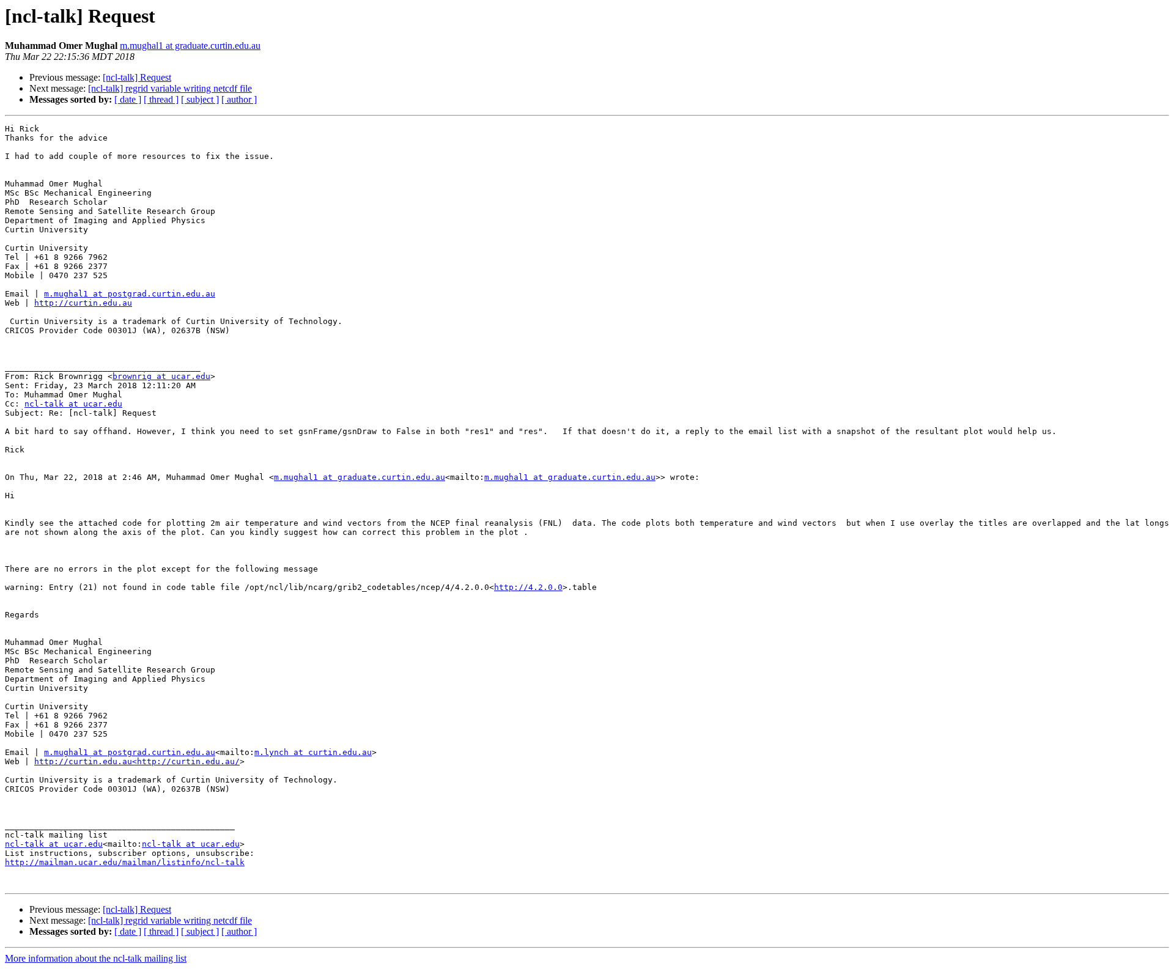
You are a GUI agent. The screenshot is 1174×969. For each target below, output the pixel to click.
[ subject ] (200, 99)
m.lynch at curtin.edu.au (313, 752)
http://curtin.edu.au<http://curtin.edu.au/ (137, 761)
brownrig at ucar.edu (161, 376)
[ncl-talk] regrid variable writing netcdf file (170, 88)
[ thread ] (161, 99)
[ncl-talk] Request (137, 77)
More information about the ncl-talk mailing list (95, 958)
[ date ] (127, 99)
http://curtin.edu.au (83, 303)
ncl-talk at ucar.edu (73, 403)
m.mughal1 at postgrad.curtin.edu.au (129, 293)
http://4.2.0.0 (528, 587)
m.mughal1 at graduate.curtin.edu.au (190, 45)
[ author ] (239, 99)
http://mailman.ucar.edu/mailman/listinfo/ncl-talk (125, 862)
